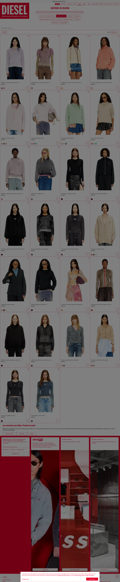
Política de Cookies (89, 575)
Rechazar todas (25, 579)
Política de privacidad (80, 575)
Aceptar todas (92, 579)
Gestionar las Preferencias (63, 575)
